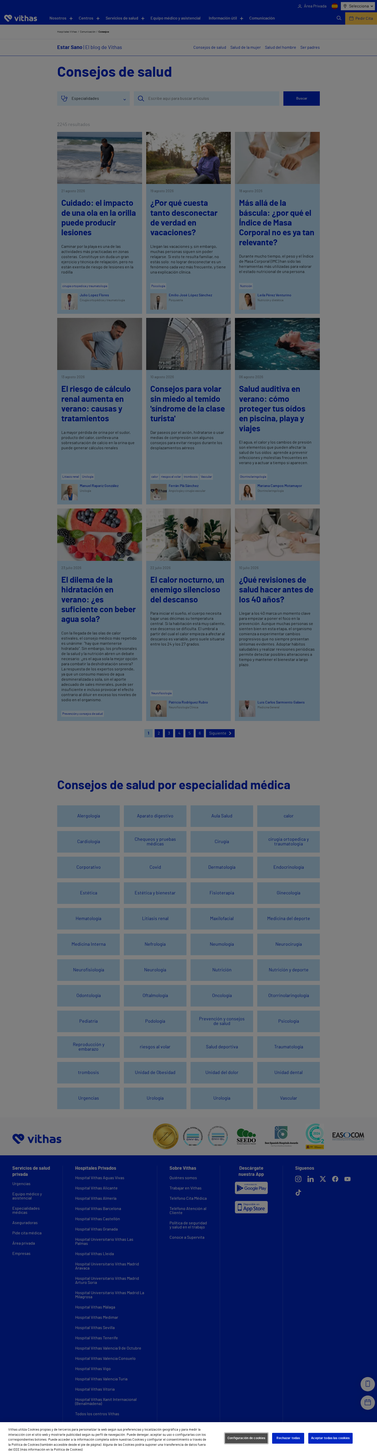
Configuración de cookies (246, 1438)
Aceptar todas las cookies (330, 1438)
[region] (188, 1438)
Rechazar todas (288, 1438)
